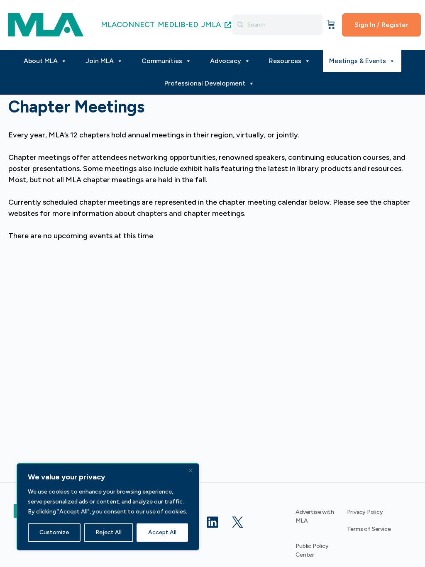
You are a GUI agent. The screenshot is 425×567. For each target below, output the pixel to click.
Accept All (162, 532)
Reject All (108, 532)
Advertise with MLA (315, 516)
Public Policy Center (312, 550)
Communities (162, 61)
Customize (54, 532)
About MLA (41, 61)
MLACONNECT (128, 24)
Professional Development (204, 83)
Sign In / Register (381, 25)
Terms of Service (369, 529)
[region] (108, 506)
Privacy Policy (365, 512)
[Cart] (331, 25)
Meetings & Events (357, 61)
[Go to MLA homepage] (45, 24)
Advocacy (225, 61)
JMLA (211, 24)
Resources (285, 61)
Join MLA (99, 61)
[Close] (190, 470)
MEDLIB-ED (178, 24)
